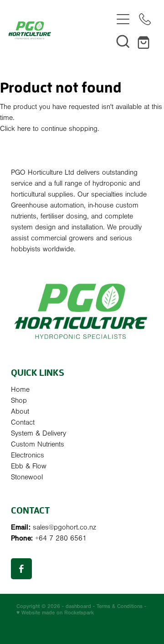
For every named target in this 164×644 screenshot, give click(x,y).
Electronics (27, 455)
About (20, 411)
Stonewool (27, 477)
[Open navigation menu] (123, 19)
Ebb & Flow (28, 466)
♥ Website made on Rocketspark (55, 612)
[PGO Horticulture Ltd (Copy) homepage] (60, 30)
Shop (19, 400)
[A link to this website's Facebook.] (21, 568)
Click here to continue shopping (48, 129)
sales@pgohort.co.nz (64, 527)
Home (20, 389)
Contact (23, 422)
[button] (123, 41)
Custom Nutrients (37, 444)
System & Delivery (38, 433)
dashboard (78, 606)
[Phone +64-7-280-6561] (145, 19)
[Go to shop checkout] (145, 41)
